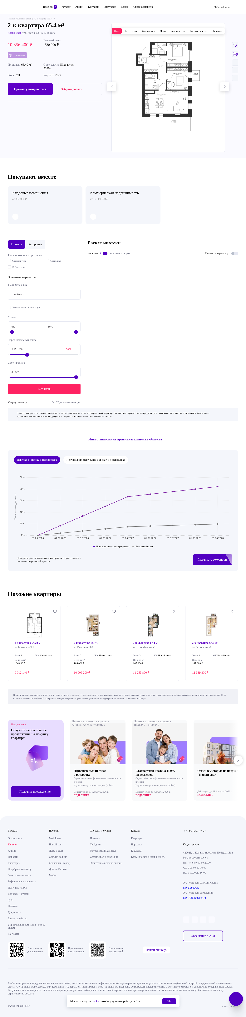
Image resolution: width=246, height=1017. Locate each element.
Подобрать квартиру (19, 869)
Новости (13, 856)
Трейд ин (95, 844)
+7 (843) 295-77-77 (195, 830)
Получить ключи (17, 887)
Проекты (49, 6)
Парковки (136, 844)
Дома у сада (56, 850)
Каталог (66, 6)
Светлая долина (58, 856)
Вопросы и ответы (18, 893)
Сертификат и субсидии (104, 856)
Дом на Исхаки (58, 869)
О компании (15, 838)
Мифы (52, 875)
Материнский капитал (103, 850)
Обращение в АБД (203, 935)
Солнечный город (59, 863)
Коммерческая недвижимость (148, 856)
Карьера (12, 844)
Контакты (93, 6)
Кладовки (136, 850)
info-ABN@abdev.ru (194, 897)
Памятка (12, 906)
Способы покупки (143, 6)
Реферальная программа (22, 881)
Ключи (125, 6)
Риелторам (110, 6)
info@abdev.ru (191, 887)
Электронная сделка (19, 875)
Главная (11, 18)
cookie (96, 1001)
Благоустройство (17, 918)
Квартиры (136, 838)
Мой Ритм (55, 838)
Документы (14, 912)
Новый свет (14, 32)
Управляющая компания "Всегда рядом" (26, 926)
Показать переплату (216, 253)
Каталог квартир (25, 18)
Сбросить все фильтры (68, 402)
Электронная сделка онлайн (106, 863)
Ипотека (95, 838)
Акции (79, 6)
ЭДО (10, 900)
